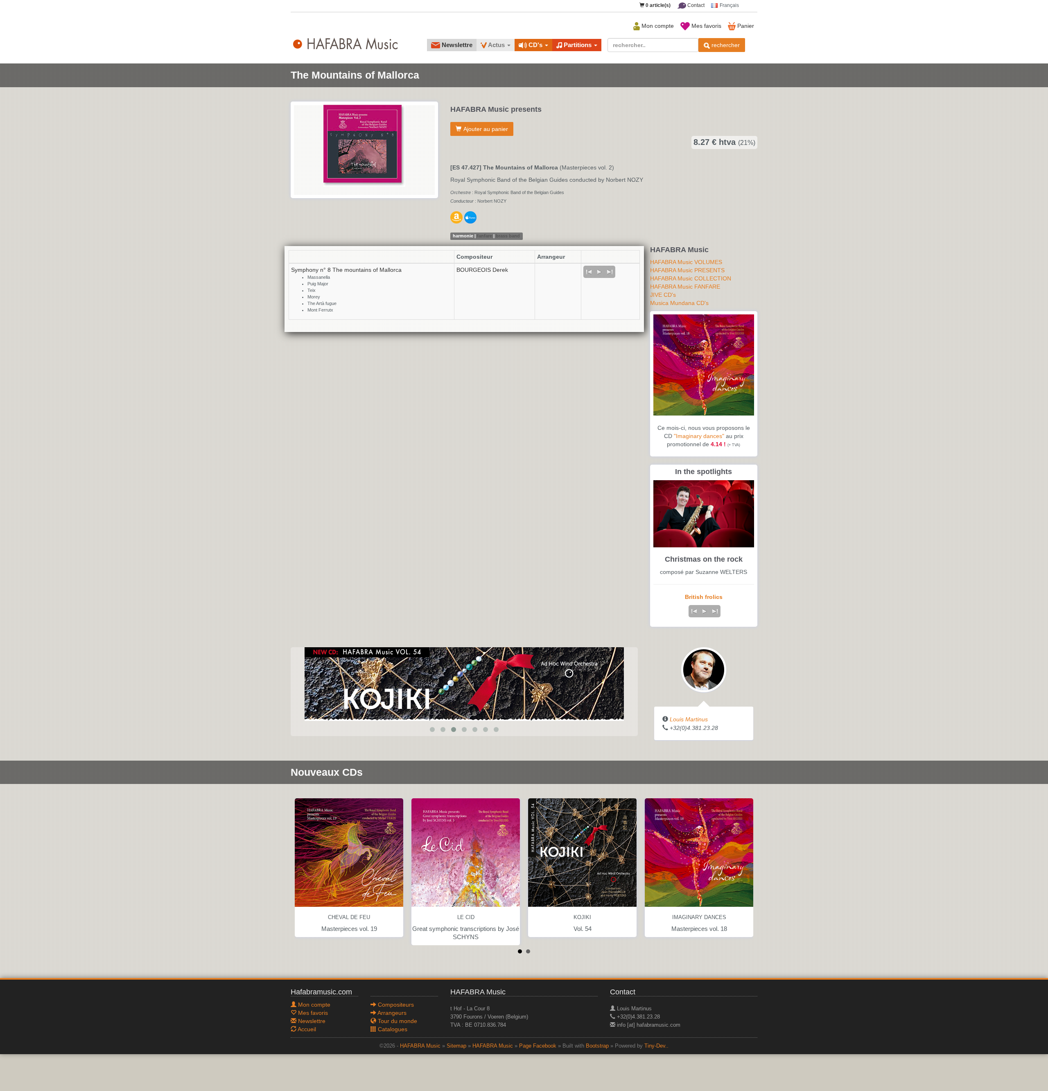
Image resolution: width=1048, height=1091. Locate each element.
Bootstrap (597, 1046)
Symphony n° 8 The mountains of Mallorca (346, 270)
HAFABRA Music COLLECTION (690, 278)
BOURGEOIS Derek (482, 270)
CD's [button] (535, 44)
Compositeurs (395, 1004)
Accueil (306, 1029)
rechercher (725, 45)
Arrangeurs (391, 1013)
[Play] (599, 272)
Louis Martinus (689, 719)
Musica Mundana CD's (679, 303)
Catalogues (391, 1029)
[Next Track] (610, 272)
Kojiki (582, 917)
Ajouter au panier (485, 129)
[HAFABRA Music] (464, 683)
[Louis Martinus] (703, 669)
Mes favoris (705, 26)
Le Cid (465, 917)
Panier (745, 26)
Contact (695, 5)
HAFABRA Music (420, 1046)
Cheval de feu (349, 917)
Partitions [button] (577, 44)
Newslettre (456, 44)
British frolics (704, 597)
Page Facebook (537, 1046)
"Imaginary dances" (699, 436)
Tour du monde (396, 1021)
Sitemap (456, 1046)
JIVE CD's (663, 294)
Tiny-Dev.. (656, 1046)
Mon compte (657, 26)
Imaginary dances (699, 917)
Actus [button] (496, 44)
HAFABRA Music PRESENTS (687, 270)
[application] (599, 272)
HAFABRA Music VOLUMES (686, 262)
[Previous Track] (588, 272)
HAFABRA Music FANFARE (685, 286)
